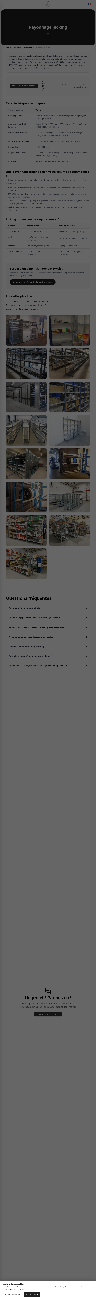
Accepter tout (32, 1294)
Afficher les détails (18, 1289)
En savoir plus (7, 1289)
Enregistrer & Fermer (12, 1294)
